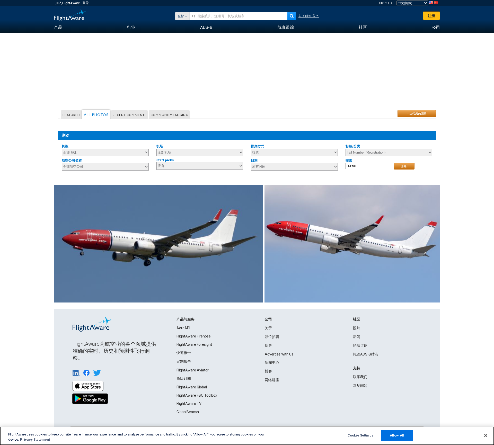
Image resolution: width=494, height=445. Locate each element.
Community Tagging (169, 115)
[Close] (485, 435)
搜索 (349, 160)
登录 (85, 3)
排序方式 (257, 146)
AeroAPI (183, 328)
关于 (268, 328)
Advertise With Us (279, 354)
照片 (356, 328)
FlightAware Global (192, 387)
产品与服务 (186, 319)
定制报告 (184, 361)
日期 (254, 160)
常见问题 (360, 386)
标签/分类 (353, 146)
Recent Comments (129, 115)
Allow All (397, 435)
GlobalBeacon (188, 412)
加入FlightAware (67, 3)
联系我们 (360, 377)
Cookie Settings (360, 435)
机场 (159, 146)
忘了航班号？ (308, 16)
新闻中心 (272, 362)
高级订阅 (184, 378)
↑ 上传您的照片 (417, 113)
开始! (404, 166)
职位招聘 (272, 337)
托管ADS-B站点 (365, 354)
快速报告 (184, 353)
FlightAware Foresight (194, 344)
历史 (268, 345)
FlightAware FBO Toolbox (197, 395)
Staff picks (165, 160)
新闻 (356, 337)
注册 (431, 16)
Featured (71, 115)
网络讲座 (272, 380)
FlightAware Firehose (194, 336)
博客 (268, 371)
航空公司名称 (72, 160)
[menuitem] (58, 27)
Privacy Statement (35, 439)
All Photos (96, 114)
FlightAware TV (189, 404)
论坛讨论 (360, 345)
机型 (65, 146)
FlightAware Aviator (193, 370)
